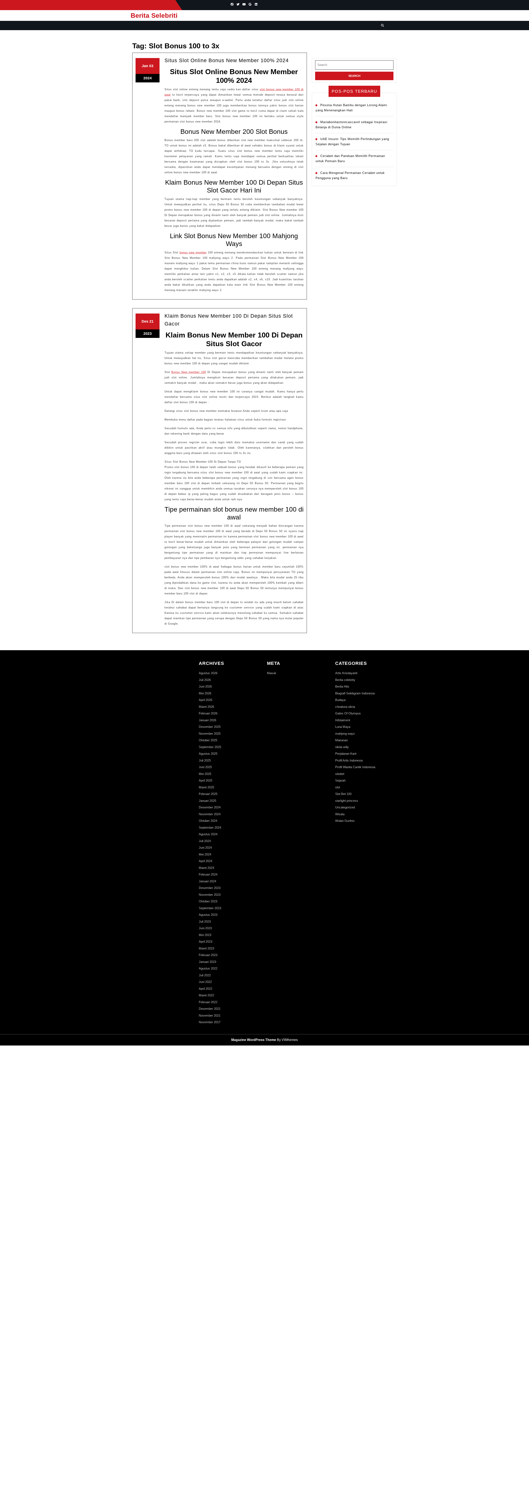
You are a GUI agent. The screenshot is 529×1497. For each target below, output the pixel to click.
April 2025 (205, 780)
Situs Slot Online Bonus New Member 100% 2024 (226, 60)
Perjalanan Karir (346, 753)
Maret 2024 (206, 868)
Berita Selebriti (154, 15)
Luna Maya (342, 726)
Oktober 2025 (208, 740)
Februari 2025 (208, 794)
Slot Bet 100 (343, 794)
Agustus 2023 (208, 914)
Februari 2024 (208, 874)
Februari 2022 (208, 1002)
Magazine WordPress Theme (253, 1040)
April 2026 (205, 700)
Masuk (271, 673)
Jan (145, 66)
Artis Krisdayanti (346, 673)
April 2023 (205, 941)
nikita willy (342, 747)
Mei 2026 (205, 693)
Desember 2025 (209, 726)
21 (151, 321)
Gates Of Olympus (348, 713)
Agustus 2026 (208, 673)
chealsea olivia (345, 706)
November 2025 (209, 733)
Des (145, 321)
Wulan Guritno (344, 820)
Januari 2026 (207, 720)
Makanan (341, 740)
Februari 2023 (208, 955)
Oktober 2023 (208, 901)
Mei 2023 (205, 935)
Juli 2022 (205, 975)
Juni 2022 (205, 982)
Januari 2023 (207, 962)
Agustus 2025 (208, 753)
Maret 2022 (206, 995)
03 (151, 66)
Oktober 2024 (208, 820)
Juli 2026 (205, 680)
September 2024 (210, 827)
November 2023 (209, 894)
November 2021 (209, 1015)
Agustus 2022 (208, 968)
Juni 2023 (205, 928)
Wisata (339, 814)
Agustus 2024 (208, 834)
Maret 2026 (206, 706)
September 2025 (210, 747)
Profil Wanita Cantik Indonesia (355, 767)
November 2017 (209, 1022)
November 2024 (209, 814)
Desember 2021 (209, 1008)
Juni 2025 (205, 767)
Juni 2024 (205, 847)
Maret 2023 (206, 948)
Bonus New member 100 (188, 372)
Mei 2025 (205, 774)
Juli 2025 (205, 760)
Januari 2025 (207, 800)
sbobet (339, 774)
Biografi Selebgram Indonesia (355, 693)
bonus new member (193, 252)
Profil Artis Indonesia (349, 760)
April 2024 (205, 861)
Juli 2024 (205, 841)
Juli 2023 (205, 921)
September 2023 (210, 908)
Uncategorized (345, 807)
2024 (147, 78)
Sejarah (340, 780)
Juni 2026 (205, 686)
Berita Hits (342, 686)
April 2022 (205, 988)
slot (337, 787)
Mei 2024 (205, 854)
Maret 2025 (206, 787)
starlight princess (346, 800)
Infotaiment (342, 720)
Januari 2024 (207, 881)
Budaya (340, 700)
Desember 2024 (209, 807)
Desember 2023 (209, 888)
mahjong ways (345, 733)
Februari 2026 (208, 713)
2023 (147, 333)
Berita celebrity (345, 680)
